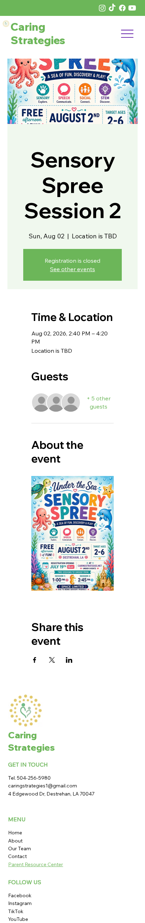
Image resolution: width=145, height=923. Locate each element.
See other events (72, 269)
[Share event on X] (52, 660)
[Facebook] (122, 8)
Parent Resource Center (35, 864)
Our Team (20, 848)
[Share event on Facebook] (34, 660)
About (15, 841)
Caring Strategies (38, 33)
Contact (17, 856)
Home (15, 832)
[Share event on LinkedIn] (69, 660)
